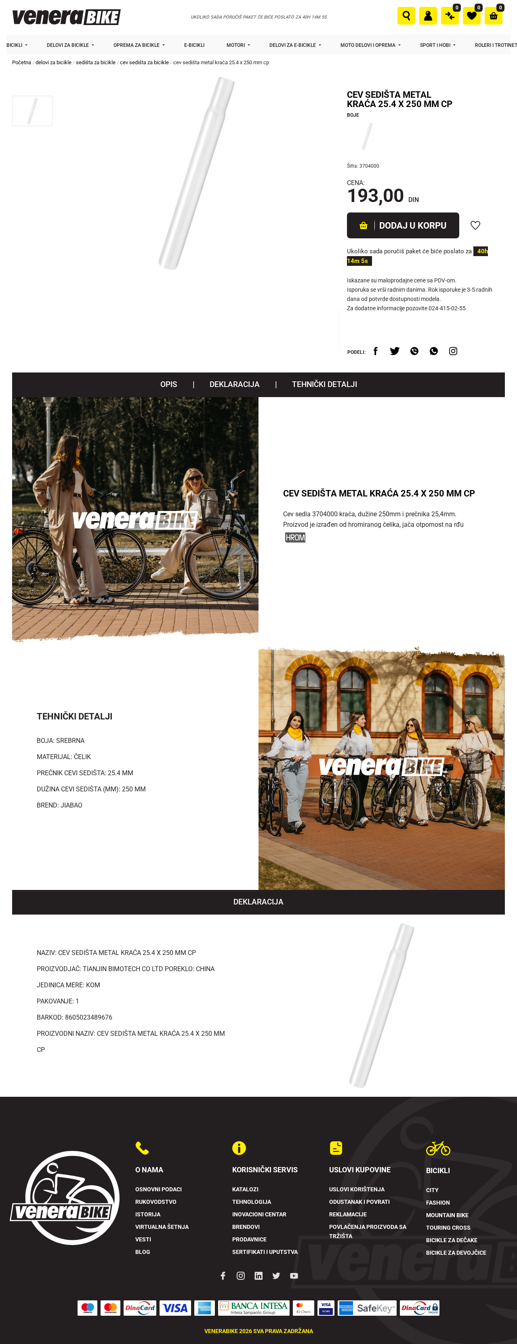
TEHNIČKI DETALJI (324, 384)
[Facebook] (223, 1275)
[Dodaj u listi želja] (475, 225)
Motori (236, 45)
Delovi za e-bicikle (293, 45)
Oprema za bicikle (137, 45)
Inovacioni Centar (259, 1214)
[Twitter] (276, 1275)
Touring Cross (448, 1227)
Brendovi (246, 1227)
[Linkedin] (258, 1275)
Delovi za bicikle (68, 45)
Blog (142, 1252)
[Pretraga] (406, 16)
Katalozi (245, 1189)
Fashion (438, 1202)
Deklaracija (235, 384)
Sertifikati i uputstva (265, 1252)
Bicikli (14, 45)
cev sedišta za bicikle (144, 62)
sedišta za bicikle (96, 62)
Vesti (143, 1239)
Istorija (147, 1214)
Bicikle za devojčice (456, 1252)
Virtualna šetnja (162, 1227)
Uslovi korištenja (357, 1189)
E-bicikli (195, 45)
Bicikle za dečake (451, 1240)
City (432, 1190)
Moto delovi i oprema (368, 45)
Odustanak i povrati (359, 1202)
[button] (32, 111)
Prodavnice (249, 1239)
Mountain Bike (447, 1215)
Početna (21, 62)
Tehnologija (251, 1202)
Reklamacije (348, 1214)
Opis (168, 384)
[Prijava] (428, 16)
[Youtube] (294, 1275)
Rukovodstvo (156, 1202)
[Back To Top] (495, 1322)
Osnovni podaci (158, 1189)
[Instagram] (241, 1275)
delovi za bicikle (53, 62)
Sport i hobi (436, 45)
